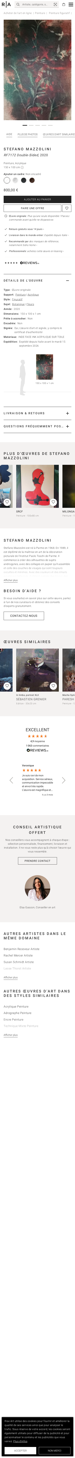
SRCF (19, 511)
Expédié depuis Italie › (56, 235)
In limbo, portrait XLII (27, 695)
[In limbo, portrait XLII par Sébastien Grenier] (37, 670)
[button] (71, 4)
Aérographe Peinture (17, 1013)
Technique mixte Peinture (21, 1026)
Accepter (20, 1450)
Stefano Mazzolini (28, 149)
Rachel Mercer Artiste (18, 955)
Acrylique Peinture (16, 1006)
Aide (9, 134)
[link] (55, 4)
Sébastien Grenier (31, 699)
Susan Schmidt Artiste (19, 962)
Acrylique (33, 294)
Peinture (40, 13)
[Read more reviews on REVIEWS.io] (37, 751)
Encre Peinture (13, 1019)
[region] (37, 780)
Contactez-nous (24, 616)
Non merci (54, 1450)
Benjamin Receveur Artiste (22, 949)
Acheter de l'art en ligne (18, 13)
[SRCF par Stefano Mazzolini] (37, 486)
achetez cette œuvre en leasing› (36, 251)
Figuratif (17, 299)
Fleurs (30, 304)
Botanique (18, 304)
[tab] (37, 280)
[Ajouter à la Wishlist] (66, 208)
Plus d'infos (20, 1441)
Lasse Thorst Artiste (17, 968)
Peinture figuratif (59, 13)
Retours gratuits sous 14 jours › (26, 229)
